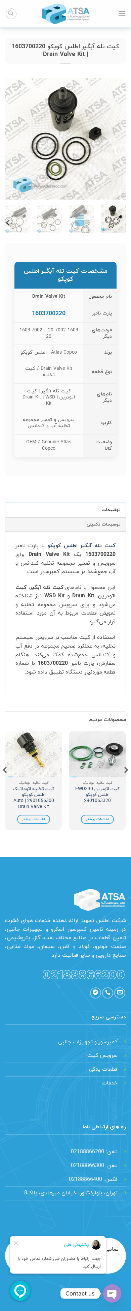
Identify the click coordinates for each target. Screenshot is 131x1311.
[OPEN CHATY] (112, 1293)
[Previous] (115, 139)
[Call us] (107, 993)
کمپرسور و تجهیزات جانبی (88, 1042)
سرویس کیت (102, 1055)
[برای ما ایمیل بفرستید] (119, 993)
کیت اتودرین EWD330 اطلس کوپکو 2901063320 (97, 795)
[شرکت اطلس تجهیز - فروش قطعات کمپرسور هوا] (65, 13)
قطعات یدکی (103, 1069)
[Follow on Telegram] (95, 993)
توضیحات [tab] (111, 510)
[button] (122, 13)
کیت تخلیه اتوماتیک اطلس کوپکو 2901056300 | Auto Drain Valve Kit (33, 798)
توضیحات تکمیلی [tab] (104, 525)
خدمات (110, 1083)
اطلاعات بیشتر (97, 819)
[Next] (11, 139)
